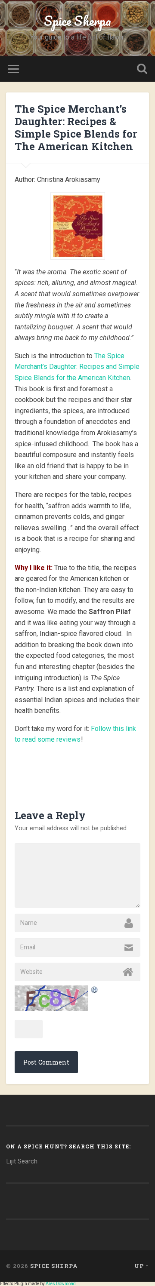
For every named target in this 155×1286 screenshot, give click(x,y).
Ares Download (61, 1283)
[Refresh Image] (94, 990)
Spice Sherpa (77, 20)
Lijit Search (21, 1161)
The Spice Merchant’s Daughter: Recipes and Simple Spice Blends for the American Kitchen (77, 367)
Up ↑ (141, 1265)
